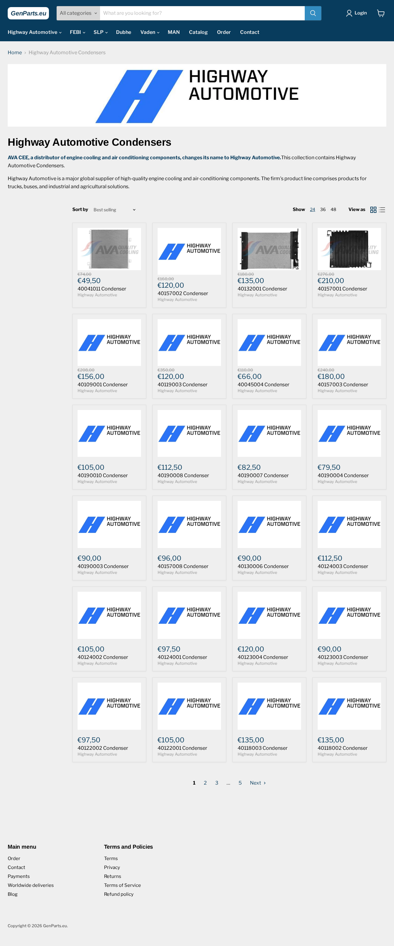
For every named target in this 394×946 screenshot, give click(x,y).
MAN (174, 32)
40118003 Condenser (262, 748)
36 (323, 209)
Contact (249, 32)
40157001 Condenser (342, 289)
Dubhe (123, 32)
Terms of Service (122, 885)
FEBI (76, 32)
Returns (112, 876)
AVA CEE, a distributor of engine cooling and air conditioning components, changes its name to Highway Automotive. (144, 157)
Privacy (112, 867)
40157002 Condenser (183, 293)
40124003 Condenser (343, 566)
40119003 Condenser (182, 385)
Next (256, 783)
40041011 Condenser (102, 289)
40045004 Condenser (263, 385)
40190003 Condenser (103, 566)
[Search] (313, 13)
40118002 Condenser (343, 748)
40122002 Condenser (103, 748)
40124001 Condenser (182, 657)
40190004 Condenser (343, 475)
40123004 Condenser (263, 657)
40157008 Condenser (183, 566)
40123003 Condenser (343, 657)
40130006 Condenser (263, 566)
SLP (99, 32)
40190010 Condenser (103, 475)
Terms (111, 858)
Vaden (148, 32)
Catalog (198, 32)
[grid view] (373, 209)
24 (312, 209)
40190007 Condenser (263, 475)
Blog (13, 894)
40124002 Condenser (103, 657)
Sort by (80, 209)
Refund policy (119, 894)
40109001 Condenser (103, 385)
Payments (19, 876)
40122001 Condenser (182, 748)
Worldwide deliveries (31, 885)
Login (361, 13)
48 (333, 209)
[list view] (382, 209)
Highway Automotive (33, 32)
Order (224, 32)
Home (15, 52)
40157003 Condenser (343, 385)
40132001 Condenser (262, 289)
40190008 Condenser (183, 475)
